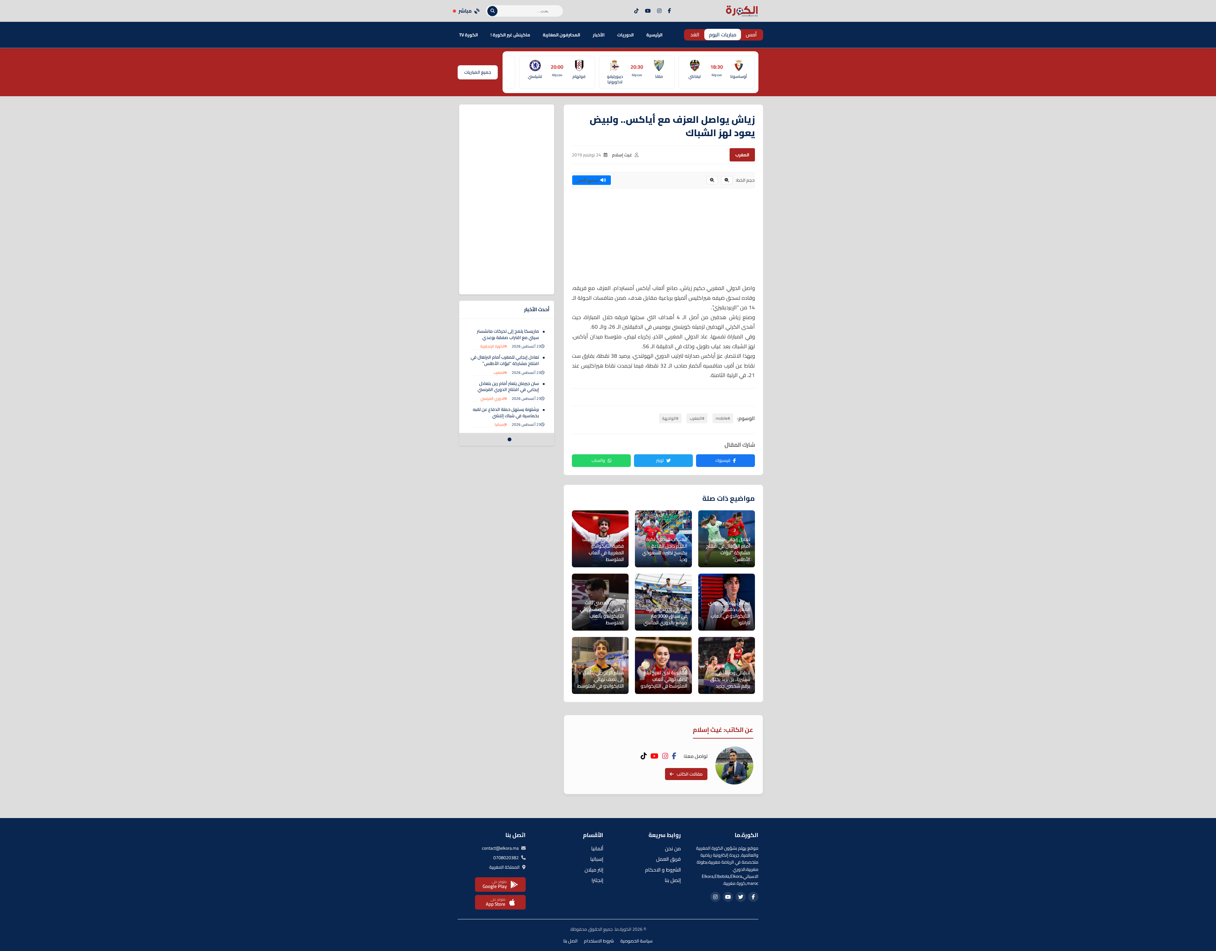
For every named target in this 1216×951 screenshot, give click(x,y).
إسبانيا (596, 859)
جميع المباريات (477, 72)
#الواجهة (670, 418)
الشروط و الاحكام (663, 869)
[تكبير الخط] (712, 180)
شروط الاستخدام (599, 940)
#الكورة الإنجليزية (493, 346)
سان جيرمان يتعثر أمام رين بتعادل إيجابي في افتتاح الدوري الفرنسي (508, 386)
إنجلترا (597, 880)
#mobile (723, 418)
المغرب (742, 155)
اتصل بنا (570, 940)
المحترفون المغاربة (561, 35)
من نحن (673, 848)
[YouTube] (648, 11)
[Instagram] (659, 11)
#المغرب (697, 418)
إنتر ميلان (594, 869)
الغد (695, 34)
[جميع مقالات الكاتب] (734, 765)
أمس (751, 34)
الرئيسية (654, 35)
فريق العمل (668, 859)
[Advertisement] (663, 239)
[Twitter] (741, 897)
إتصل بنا (673, 880)
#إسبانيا (501, 424)
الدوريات (625, 35)
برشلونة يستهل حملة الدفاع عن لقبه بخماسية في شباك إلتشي (506, 412)
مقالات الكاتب (690, 774)
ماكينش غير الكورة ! (510, 35)
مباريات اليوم (722, 34)
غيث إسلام (622, 155)
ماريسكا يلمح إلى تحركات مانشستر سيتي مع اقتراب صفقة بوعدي (508, 334)
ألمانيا (597, 848)
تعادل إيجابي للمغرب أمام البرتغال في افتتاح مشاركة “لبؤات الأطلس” (505, 360)
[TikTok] (636, 11)
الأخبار (599, 35)
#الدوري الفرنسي (493, 398)
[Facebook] (669, 11)
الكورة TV (468, 35)
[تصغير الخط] (726, 180)
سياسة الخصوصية (636, 940)
